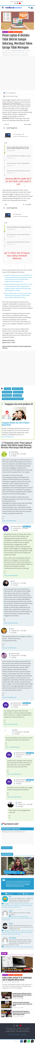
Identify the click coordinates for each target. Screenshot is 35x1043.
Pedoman (28, 1028)
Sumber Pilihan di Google (12, 96)
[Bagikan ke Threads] (32, 1041)
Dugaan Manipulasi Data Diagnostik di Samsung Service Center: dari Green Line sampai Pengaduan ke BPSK (21, 1013)
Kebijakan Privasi (20, 1028)
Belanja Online (11, 52)
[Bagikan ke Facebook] (21, 1041)
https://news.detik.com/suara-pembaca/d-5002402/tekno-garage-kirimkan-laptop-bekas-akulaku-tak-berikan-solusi (18, 295)
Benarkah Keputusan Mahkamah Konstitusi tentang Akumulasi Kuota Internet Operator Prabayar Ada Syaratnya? (22, 995)
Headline (5, 32)
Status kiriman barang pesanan (21, 55)
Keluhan (11, 32)
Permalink (13, 456)
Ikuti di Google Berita (11, 93)
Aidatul (14, 982)
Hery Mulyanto (12, 938)
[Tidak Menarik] (3, 518)
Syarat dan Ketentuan (11, 1028)
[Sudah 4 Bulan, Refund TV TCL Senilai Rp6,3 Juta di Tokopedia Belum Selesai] (17, 957)
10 (23, 998)
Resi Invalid (11, 55)
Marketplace (5, 55)
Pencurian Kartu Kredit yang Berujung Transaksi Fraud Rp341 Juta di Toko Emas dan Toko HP (22, 1004)
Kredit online (24, 52)
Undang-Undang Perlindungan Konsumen (17, 885)
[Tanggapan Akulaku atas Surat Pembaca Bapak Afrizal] (14, 408)
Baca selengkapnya (8, 437)
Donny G (11, 923)
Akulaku (5, 52)
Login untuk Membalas (9, 521)
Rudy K (10, 911)
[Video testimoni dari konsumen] (17, 866)
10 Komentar (27, 50)
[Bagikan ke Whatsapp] (28, 1041)
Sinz (10, 896)
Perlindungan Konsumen (12, 1029)
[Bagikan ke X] (25, 1041)
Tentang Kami (25, 1029)
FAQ (20, 1029)
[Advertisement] (17, 73)
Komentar (10, 894)
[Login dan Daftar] (32, 8)
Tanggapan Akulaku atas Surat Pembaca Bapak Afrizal (15, 424)
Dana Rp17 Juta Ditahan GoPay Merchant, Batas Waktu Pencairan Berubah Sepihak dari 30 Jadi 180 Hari (17, 918)
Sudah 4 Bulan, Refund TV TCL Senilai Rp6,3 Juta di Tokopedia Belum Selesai (17, 979)
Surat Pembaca (18, 32)
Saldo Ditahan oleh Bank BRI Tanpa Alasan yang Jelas (18, 947)
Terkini (27, 894)
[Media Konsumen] (13, 8)
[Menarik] (3, 516)
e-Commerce (18, 52)
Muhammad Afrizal (17, 50)
